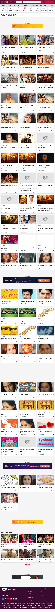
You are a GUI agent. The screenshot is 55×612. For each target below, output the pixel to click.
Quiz (19, 5)
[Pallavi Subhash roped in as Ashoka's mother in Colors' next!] (9, 219)
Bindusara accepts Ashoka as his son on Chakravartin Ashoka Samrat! (45, 107)
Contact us (30, 595)
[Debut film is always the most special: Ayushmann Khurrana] (27, 40)
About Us (30, 591)
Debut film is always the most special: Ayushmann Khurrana (27, 48)
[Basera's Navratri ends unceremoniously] (45, 330)
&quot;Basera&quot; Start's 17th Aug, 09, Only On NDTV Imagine (45, 560)
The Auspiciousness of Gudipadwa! (6, 302)
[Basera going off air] (45, 312)
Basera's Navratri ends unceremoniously (43, 339)
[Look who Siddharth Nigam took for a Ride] (9, 78)
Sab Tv (42, 599)
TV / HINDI (39, 45)
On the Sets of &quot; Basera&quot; (6, 560)
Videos (51, 5)
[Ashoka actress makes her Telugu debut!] (27, 60)
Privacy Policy (31, 601)
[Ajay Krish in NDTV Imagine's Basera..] (9, 387)
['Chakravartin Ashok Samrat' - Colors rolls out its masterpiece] (9, 199)
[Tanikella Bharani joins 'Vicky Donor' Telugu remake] (9, 98)
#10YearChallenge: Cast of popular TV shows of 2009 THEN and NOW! (45, 49)
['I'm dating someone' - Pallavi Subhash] (45, 258)
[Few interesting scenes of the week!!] (27, 98)
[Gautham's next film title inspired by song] (45, 158)
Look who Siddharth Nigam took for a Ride (9, 86)
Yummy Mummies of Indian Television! (26, 86)
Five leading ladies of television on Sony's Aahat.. (27, 266)
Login (47, 2)
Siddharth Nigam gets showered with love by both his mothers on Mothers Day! (45, 127)
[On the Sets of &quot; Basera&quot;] (9, 553)
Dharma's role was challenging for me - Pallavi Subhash (45, 186)
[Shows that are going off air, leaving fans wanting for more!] (9, 60)
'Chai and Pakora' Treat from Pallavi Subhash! (45, 488)
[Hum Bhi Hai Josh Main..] (9, 423)
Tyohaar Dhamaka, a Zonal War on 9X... (45, 450)
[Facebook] (3, 599)
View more (27, 564)
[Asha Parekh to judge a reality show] (27, 442)
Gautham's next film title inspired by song (44, 166)
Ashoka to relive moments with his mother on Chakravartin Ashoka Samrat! (27, 167)
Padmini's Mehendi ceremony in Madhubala (8, 247)
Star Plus (43, 591)
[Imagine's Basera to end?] (27, 330)
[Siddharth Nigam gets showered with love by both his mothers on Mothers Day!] (45, 118)
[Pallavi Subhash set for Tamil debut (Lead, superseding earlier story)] (45, 219)
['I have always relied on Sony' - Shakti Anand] (45, 294)
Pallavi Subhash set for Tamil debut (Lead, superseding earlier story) (45, 228)
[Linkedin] (16, 599)
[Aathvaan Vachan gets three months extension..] (45, 405)
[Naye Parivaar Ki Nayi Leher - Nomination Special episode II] (27, 480)
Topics (14, 5)
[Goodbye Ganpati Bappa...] (27, 349)
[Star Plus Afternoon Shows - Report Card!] (9, 480)
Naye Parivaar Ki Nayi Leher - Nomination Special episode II (27, 488)
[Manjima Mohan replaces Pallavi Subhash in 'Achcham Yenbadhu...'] (27, 118)
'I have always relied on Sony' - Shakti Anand (45, 302)
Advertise (30, 593)
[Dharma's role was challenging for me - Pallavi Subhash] (45, 178)
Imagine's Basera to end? (26, 338)
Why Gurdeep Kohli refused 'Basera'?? (7, 357)
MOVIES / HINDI (4, 45)
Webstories (43, 5)
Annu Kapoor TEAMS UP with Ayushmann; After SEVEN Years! (8, 48)
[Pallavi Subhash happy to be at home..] (9, 405)
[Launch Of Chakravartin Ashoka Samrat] (45, 538)
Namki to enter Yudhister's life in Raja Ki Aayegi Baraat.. (46, 395)
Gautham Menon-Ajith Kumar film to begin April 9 (27, 227)
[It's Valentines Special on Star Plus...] (45, 423)
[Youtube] (8, 599)
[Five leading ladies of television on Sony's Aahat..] (27, 258)
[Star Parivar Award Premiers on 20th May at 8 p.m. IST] (9, 498)
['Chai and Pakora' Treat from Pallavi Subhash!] (45, 480)
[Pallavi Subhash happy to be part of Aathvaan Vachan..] (27, 423)
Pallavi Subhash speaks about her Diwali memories (27, 545)
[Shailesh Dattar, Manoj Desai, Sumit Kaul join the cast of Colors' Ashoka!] (27, 199)
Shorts (26, 5)
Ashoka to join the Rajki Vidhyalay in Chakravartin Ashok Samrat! (9, 167)
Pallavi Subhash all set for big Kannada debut (45, 146)
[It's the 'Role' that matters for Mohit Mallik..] (27, 294)
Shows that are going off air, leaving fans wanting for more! (8, 68)
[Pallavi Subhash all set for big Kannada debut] (45, 138)
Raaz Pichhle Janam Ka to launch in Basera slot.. (9, 339)
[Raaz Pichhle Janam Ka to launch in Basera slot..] (9, 330)
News (3, 5)
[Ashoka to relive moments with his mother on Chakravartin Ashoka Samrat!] (27, 158)
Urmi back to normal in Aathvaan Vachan (25, 413)
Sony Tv (43, 597)
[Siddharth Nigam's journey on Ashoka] (9, 538)
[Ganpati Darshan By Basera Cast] (27, 553)
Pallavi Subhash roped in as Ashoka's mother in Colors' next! (9, 227)
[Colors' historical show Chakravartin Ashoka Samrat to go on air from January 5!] (45, 199)
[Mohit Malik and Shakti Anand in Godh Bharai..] (27, 312)
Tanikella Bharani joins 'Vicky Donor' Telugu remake (8, 106)
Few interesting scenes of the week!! (27, 106)
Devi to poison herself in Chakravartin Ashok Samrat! (44, 68)
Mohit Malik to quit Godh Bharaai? (44, 247)
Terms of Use (31, 599)
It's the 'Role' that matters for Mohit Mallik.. (27, 302)
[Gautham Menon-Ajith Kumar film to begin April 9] (27, 219)
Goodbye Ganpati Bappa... (26, 356)
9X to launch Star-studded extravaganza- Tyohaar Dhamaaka (7, 451)
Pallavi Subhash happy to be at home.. (8, 413)
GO (42, 2)
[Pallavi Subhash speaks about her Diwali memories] (27, 538)
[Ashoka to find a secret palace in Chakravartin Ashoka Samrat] (9, 118)
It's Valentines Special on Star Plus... (45, 432)
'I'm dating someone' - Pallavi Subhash (45, 266)
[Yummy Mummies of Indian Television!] (27, 78)
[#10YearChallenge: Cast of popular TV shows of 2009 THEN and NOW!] (45, 40)
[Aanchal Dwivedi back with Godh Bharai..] (9, 312)
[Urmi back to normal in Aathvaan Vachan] (27, 405)
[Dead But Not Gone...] (27, 387)
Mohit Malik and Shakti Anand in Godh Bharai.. (27, 320)
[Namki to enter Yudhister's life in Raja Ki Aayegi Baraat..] (45, 387)
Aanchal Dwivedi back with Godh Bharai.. (9, 320)
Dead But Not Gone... (25, 394)
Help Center (31, 597)
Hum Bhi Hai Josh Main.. (7, 431)
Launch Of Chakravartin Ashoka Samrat (45, 545)
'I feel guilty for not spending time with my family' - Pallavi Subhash (45, 358)
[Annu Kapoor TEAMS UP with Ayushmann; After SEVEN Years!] (9, 40)
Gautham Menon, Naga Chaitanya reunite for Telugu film (8, 147)
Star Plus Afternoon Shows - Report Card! (8, 488)
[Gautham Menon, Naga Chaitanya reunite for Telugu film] (9, 138)
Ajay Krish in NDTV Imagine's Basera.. (8, 395)
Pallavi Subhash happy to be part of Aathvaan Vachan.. (27, 432)
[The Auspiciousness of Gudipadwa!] (9, 294)
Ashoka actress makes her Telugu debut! (26, 68)
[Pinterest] (13, 599)
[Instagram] (11, 599)
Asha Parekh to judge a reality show (27, 450)
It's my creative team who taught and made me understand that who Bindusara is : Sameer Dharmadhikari (27, 188)
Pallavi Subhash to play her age (27, 247)
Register (51, 2)
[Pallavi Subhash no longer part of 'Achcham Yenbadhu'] (27, 138)
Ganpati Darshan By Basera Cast (27, 559)
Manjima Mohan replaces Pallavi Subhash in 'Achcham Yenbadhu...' (27, 127)
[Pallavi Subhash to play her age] (27, 239)
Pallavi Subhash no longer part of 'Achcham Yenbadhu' (27, 146)
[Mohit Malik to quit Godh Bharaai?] (45, 239)
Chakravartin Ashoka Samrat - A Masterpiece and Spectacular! (9, 186)
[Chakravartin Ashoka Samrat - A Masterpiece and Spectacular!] (9, 178)
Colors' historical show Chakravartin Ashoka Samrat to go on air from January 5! (45, 208)
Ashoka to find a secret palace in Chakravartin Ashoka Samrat (9, 126)
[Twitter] (5, 599)
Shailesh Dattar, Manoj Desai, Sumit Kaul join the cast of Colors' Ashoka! (27, 208)
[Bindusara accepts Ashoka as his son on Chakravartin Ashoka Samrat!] (45, 98)
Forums (9, 5)
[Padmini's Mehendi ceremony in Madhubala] (9, 239)
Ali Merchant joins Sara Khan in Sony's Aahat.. (8, 266)
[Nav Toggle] (2, 2)
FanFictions (34, 5)
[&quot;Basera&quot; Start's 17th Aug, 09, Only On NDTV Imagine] (45, 553)
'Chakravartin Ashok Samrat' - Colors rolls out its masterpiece (8, 207)
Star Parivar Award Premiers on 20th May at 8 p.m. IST (8, 506)
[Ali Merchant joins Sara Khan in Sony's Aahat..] (9, 258)
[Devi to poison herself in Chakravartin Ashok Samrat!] (45, 60)
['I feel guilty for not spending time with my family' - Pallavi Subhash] (45, 349)
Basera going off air (42, 320)
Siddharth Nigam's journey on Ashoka (8, 545)
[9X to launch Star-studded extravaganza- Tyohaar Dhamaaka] (9, 442)
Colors (42, 595)
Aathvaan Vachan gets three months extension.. (44, 413)
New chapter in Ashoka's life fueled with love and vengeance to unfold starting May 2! (45, 87)
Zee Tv (42, 593)
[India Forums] (10, 2)
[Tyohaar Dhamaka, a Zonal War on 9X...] (45, 442)
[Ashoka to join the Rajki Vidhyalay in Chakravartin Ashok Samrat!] (9, 158)
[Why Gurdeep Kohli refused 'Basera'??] (9, 349)
